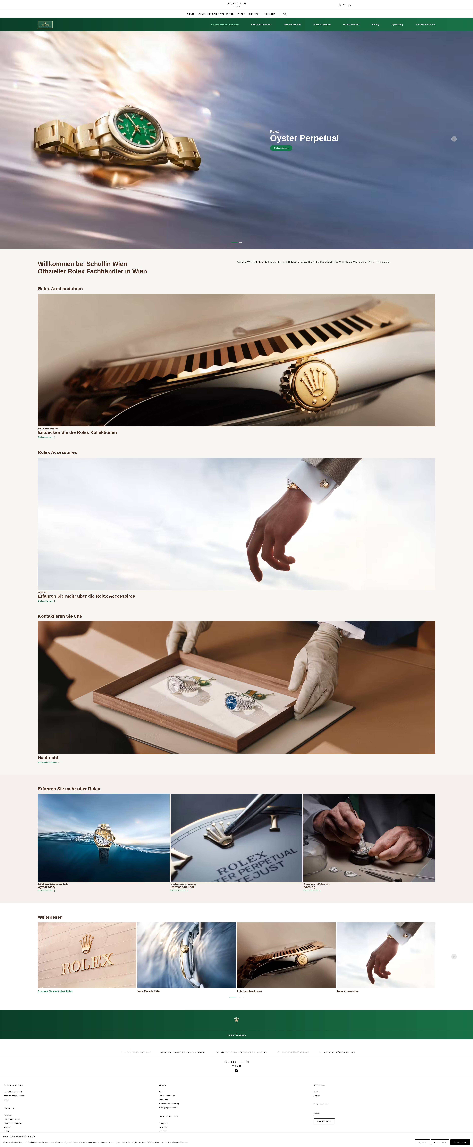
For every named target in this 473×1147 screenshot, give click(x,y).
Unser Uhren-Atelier (11, 1119)
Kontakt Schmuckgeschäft (14, 1096)
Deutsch (317, 1092)
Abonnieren (324, 1121)
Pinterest (162, 1131)
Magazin (7, 1127)
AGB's (161, 1092)
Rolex (191, 14)
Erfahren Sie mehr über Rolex (225, 24)
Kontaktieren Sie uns (425, 24)
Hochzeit (269, 14)
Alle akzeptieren (460, 1142)
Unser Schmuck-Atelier (13, 1123)
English (317, 1096)
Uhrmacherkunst (351, 24)
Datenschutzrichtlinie (167, 1096)
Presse (6, 1131)
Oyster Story (397, 24)
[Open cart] (349, 5)
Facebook (163, 1127)
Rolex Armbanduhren (261, 24)
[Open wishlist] (344, 5)
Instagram (163, 1123)
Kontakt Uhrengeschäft (13, 1092)
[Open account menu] (339, 5)
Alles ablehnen (440, 1142)
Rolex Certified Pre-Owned (216, 14)
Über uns (7, 1115)
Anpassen (422, 1142)
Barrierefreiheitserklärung (169, 1104)
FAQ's (6, 1100)
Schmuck (254, 14)
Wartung (375, 24)
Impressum (163, 1100)
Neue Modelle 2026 (292, 24)
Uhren (241, 14)
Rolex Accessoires (322, 24)
